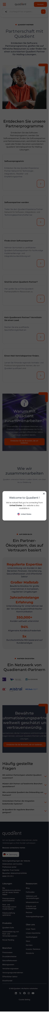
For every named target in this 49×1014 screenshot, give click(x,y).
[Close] (44, 494)
